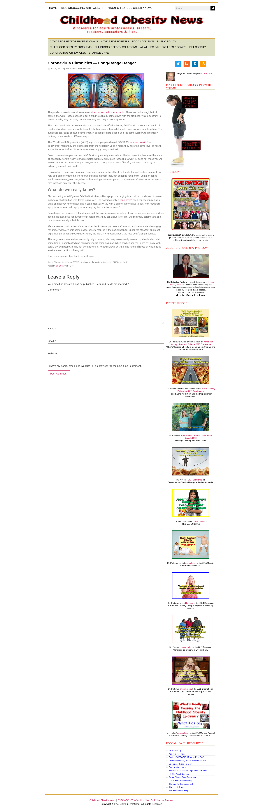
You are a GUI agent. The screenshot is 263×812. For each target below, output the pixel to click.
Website (52, 353)
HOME (53, 8)
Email (52, 341)
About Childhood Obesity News (130, 8)
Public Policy (166, 41)
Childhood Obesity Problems (70, 47)
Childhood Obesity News (102, 800)
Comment (54, 289)
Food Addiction (143, 41)
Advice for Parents (115, 41)
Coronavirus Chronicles (68, 52)
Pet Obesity (197, 47)
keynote (189, 603)
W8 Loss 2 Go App (174, 47)
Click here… (208, 73)
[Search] (212, 8)
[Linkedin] (195, 64)
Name (52, 328)
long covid (125, 200)
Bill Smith (60, 266)
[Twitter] (178, 64)
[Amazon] (203, 64)
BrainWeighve (99, 52)
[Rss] (187, 64)
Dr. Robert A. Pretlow (162, 800)
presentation (198, 521)
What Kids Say (150, 47)
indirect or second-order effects (106, 112)
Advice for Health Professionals (74, 41)
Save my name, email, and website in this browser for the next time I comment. (96, 366)
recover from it (138, 142)
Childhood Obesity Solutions (116, 47)
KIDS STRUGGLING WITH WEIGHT (82, 8)
